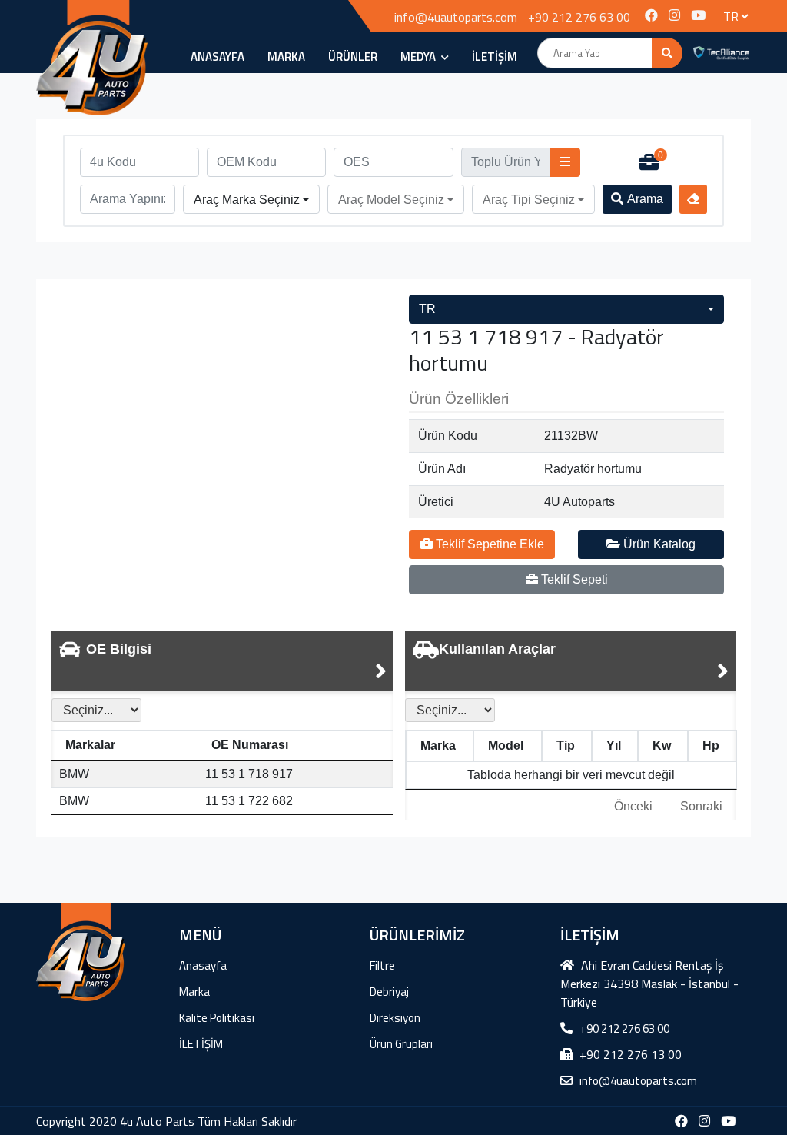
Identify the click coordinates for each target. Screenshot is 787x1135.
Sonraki (701, 806)
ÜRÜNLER (352, 56)
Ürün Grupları (401, 1044)
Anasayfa (217, 56)
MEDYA (419, 56)
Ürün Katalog (658, 544)
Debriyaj (389, 991)
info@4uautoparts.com (455, 17)
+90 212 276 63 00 (579, 17)
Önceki (633, 806)
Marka (286, 56)
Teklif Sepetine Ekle (488, 544)
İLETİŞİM (494, 56)
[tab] (222, 661)
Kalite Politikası (216, 1018)
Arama (645, 198)
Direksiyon (395, 1018)
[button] (251, 200)
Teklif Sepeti (573, 579)
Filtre (382, 965)
